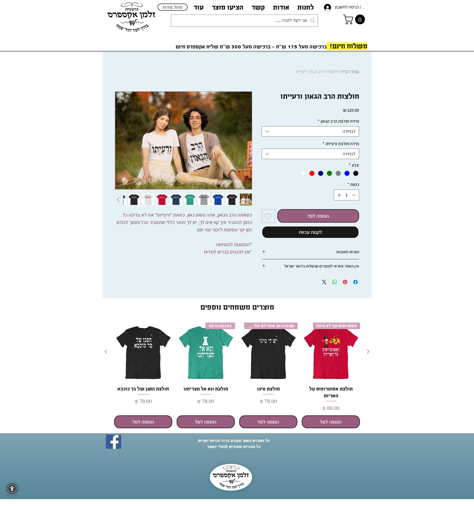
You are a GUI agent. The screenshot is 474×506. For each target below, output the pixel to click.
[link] (355, 19)
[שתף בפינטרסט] (345, 282)
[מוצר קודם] (368, 351)
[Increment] (338, 195)
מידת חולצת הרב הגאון (338, 121)
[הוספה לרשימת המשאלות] (268, 216)
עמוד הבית (350, 71)
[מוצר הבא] (106, 351)
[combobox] (310, 131)
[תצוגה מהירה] (143, 352)
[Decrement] (354, 195)
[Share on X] (324, 282)
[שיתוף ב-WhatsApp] (334, 282)
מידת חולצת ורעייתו (341, 143)
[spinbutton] (346, 195)
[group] (237, 375)
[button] (281, 7)
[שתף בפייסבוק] (355, 282)
